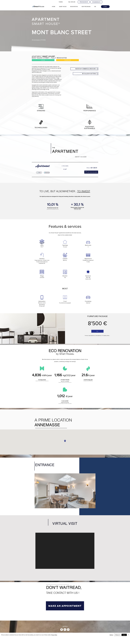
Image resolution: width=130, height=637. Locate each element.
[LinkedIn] (65, 629)
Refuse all (117, 635)
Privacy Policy (54, 635)
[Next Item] (93, 491)
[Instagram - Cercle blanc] (68, 629)
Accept (124, 635)
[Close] (128, 635)
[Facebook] (61, 629)
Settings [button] (111, 635)
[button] (72, 2)
